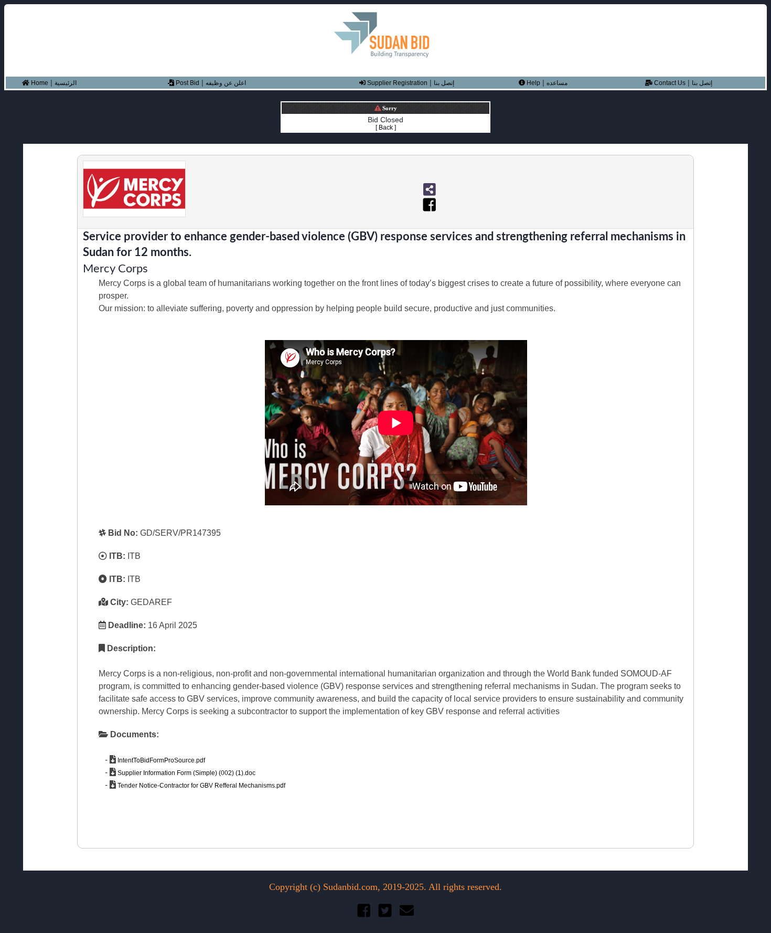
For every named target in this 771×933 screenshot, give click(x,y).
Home (38, 83)
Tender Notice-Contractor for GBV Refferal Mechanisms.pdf (200, 785)
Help (532, 83)
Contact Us (669, 83)
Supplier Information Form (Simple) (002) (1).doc (185, 773)
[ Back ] (386, 127)
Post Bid (186, 83)
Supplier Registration (396, 83)
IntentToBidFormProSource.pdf (160, 760)
